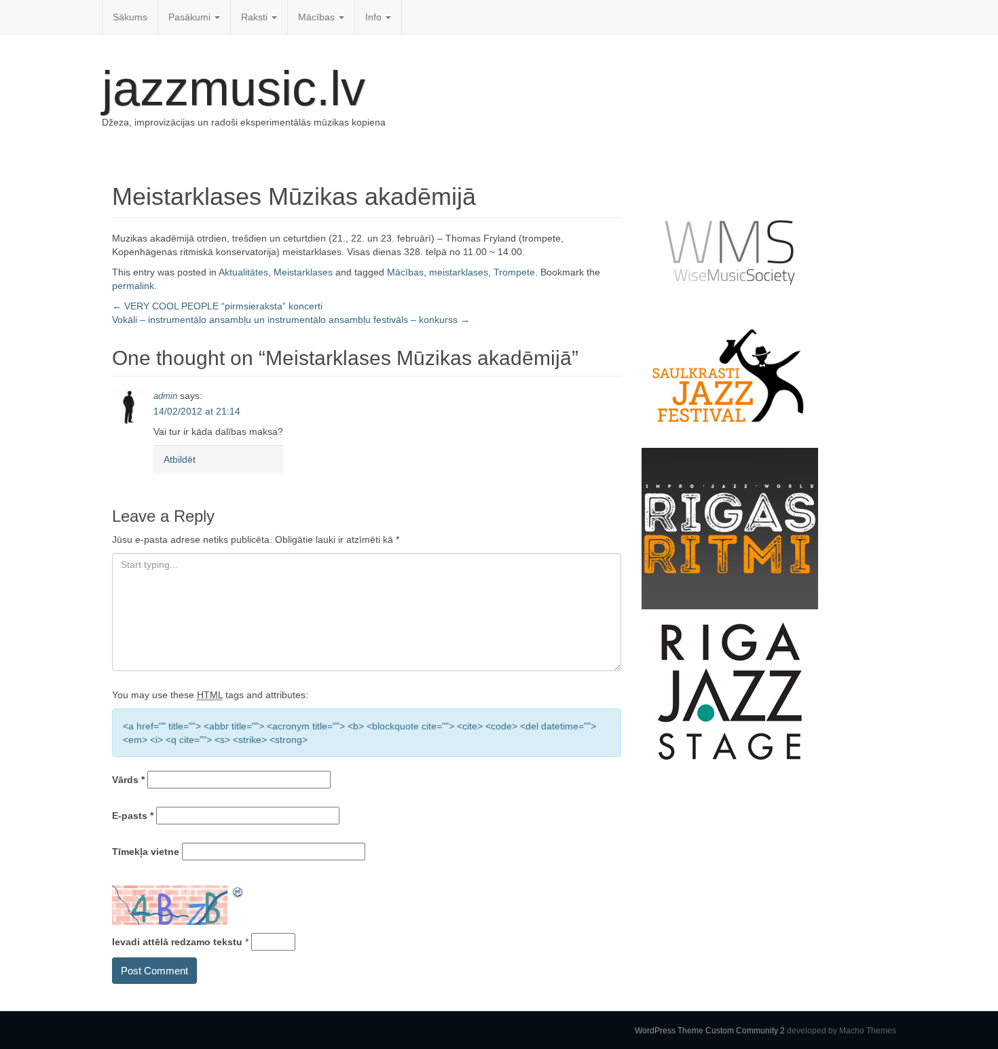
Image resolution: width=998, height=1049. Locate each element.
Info (374, 17)
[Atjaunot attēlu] (238, 892)
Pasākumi (190, 17)
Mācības (317, 17)
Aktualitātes (243, 272)
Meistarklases (303, 272)
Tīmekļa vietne (145, 851)
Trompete (514, 272)
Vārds (128, 779)
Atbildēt (180, 459)
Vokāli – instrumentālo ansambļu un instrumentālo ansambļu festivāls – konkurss (291, 319)
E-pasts (132, 815)
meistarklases (458, 272)
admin (165, 396)
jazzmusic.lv (233, 88)
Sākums (130, 17)
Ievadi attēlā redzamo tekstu (177, 941)
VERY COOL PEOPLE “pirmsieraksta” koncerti (217, 306)
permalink (133, 285)
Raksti (255, 17)
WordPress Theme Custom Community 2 (710, 1030)
